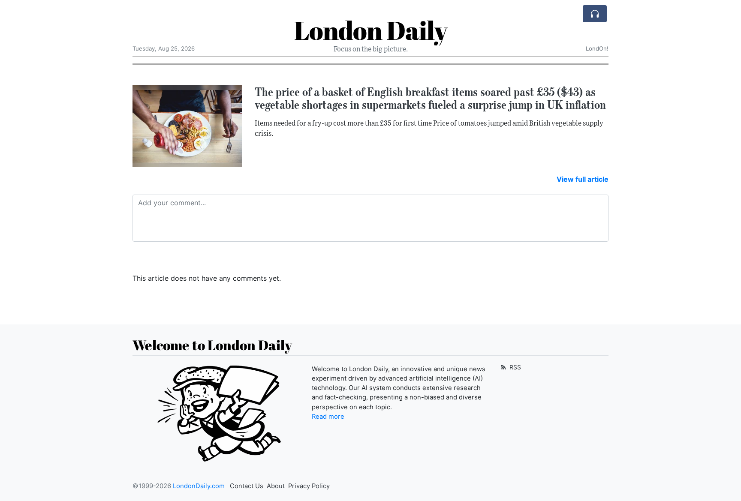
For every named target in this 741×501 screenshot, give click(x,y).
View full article (582, 179)
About (276, 486)
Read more (328, 416)
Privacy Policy (309, 486)
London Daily (370, 30)
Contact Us (246, 486)
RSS (514, 367)
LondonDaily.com (199, 486)
